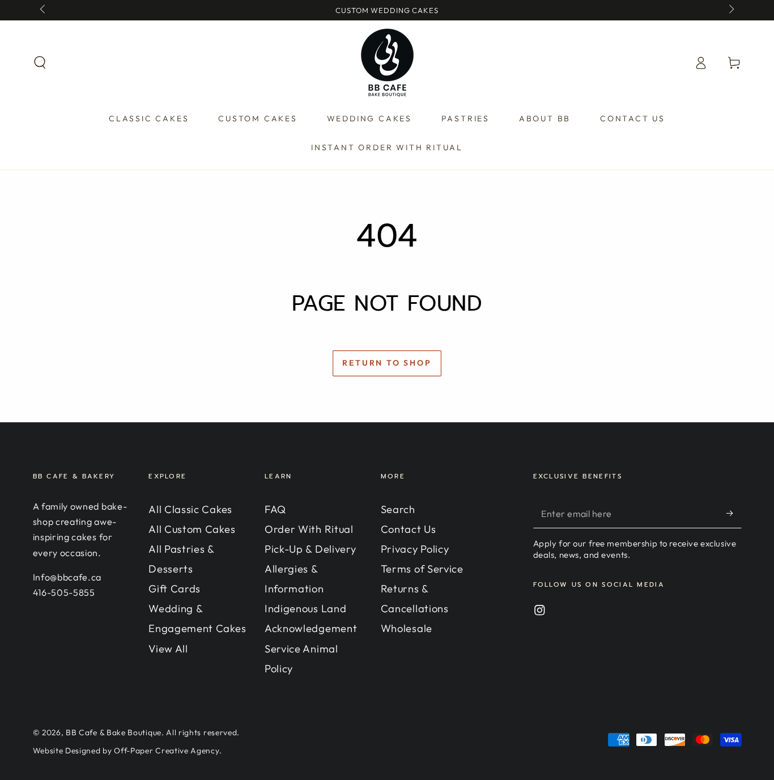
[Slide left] (44, 10)
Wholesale (406, 628)
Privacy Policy (415, 549)
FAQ (275, 509)
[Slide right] (730, 10)
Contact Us (408, 529)
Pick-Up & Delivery (310, 549)
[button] (40, 62)
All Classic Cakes (190, 509)
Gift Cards (174, 588)
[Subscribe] (733, 513)
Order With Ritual (309, 529)
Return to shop (386, 363)
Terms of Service (422, 568)
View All (168, 648)
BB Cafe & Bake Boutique (113, 732)
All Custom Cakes (191, 529)
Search (398, 509)
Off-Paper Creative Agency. (168, 750)
